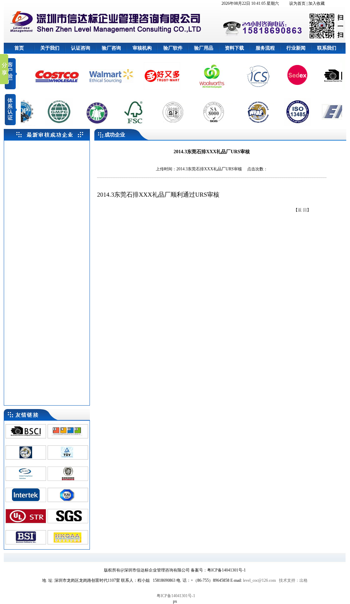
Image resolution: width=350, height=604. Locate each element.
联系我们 (326, 48)
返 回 (302, 210)
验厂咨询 (111, 48)
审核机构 (142, 48)
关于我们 (49, 48)
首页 (19, 48)
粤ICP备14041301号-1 (176, 595)
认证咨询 (80, 48)
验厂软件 (173, 48)
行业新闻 (296, 48)
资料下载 (234, 48)
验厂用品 (203, 48)
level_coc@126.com (259, 580)
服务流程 (265, 48)
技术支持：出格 (293, 580)
